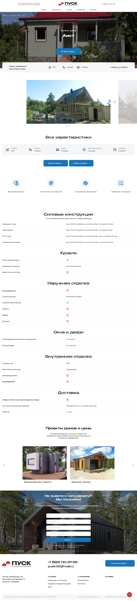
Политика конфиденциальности (88, 597)
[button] (68, 51)
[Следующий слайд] (114, 101)
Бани (50, 587)
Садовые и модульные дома (59, 584)
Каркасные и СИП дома (57, 580)
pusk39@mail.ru (61, 566)
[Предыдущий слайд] (4, 465)
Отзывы (69, 9)
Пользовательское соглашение (115, 597)
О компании (81, 9)
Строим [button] (43, 9)
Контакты (93, 9)
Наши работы (56, 9)
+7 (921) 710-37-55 (108, 4)
